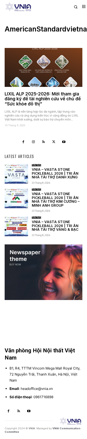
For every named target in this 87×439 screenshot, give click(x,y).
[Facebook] (23, 142)
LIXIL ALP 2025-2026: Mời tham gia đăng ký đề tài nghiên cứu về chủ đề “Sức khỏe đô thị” (43, 99)
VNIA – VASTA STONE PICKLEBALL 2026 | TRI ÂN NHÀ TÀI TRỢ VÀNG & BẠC (55, 226)
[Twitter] (54, 142)
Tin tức (36, 165)
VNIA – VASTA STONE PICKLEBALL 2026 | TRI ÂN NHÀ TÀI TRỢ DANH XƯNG (55, 173)
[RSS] (44, 142)
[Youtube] (64, 142)
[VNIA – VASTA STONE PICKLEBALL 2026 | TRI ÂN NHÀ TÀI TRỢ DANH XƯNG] (16, 174)
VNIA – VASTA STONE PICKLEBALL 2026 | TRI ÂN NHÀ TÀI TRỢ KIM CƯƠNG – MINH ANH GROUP (56, 200)
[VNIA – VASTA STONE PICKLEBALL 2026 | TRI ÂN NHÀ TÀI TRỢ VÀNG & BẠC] (16, 226)
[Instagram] (33, 142)
